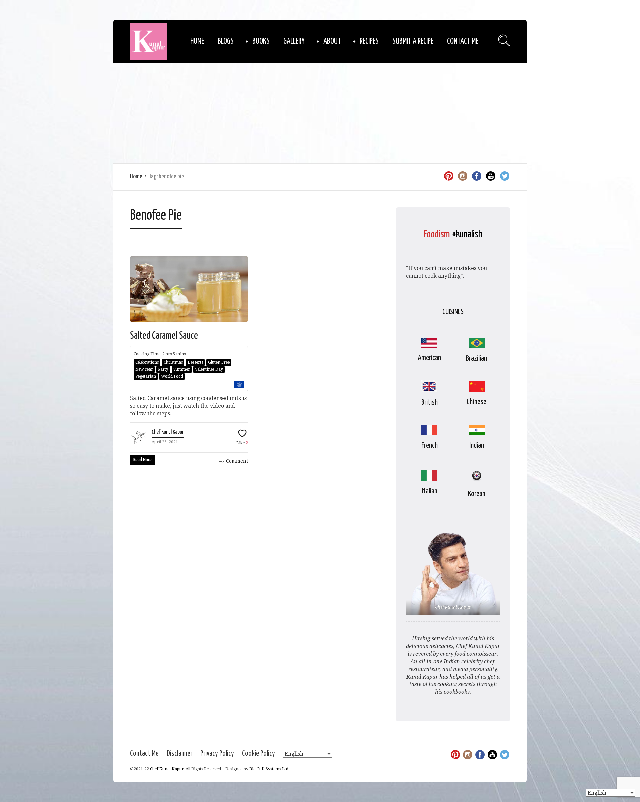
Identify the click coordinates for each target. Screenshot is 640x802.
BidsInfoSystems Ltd (268, 769)
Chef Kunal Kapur (168, 432)
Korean (476, 494)
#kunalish (467, 234)
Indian (476, 445)
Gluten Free (219, 362)
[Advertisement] (320, 113)
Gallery (294, 41)
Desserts (195, 362)
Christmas (173, 362)
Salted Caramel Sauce (164, 336)
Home (197, 41)
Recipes (369, 41)
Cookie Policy (258, 753)
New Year (144, 369)
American (429, 358)
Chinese (476, 402)
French (429, 445)
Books (261, 41)
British (429, 402)
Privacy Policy (217, 753)
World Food (172, 376)
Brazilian (476, 358)
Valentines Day (209, 369)
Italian (429, 491)
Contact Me (462, 41)
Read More (142, 459)
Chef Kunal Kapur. (167, 769)
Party (163, 369)
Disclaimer (179, 753)
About (332, 41)
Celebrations (147, 362)
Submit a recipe (412, 41)
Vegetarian (145, 376)
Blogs (226, 41)
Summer (181, 369)
